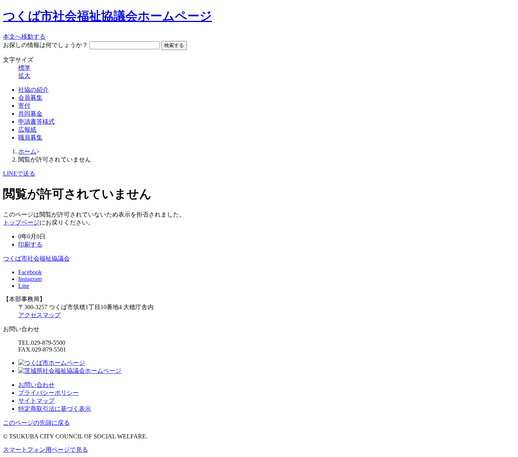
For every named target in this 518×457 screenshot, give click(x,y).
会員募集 (30, 97)
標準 (24, 67)
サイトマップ (36, 400)
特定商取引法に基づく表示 (54, 408)
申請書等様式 (36, 121)
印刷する (30, 244)
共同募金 (30, 113)
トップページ (21, 222)
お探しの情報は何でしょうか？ (45, 45)
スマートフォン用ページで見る (45, 449)
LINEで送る (19, 173)
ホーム (27, 151)
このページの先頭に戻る (36, 422)
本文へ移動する (24, 36)
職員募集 (30, 137)
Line (23, 286)
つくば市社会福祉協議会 (36, 258)
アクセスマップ (39, 315)
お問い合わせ (36, 385)
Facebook (30, 272)
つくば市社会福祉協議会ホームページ (107, 16)
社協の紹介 (33, 89)
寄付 (24, 105)
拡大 (24, 75)
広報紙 (27, 129)
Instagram (30, 279)
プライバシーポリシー (48, 392)
